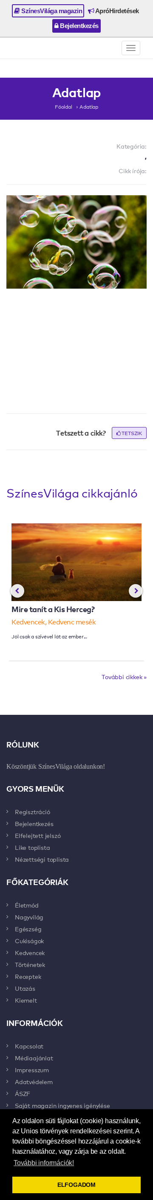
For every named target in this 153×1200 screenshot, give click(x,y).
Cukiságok (29, 940)
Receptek (28, 976)
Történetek (30, 964)
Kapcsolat (29, 1046)
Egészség (28, 929)
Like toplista (32, 847)
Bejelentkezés (79, 25)
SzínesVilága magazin (51, 10)
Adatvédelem (34, 1081)
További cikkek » (124, 676)
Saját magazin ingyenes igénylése (62, 1105)
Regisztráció (32, 811)
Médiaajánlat (34, 1058)
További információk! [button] (44, 1162)
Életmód (27, 905)
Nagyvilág (29, 917)
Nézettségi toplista (42, 859)
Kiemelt (26, 1000)
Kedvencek (30, 952)
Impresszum (32, 1070)
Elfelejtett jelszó (37, 835)
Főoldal (63, 106)
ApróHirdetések (116, 10)
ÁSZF (22, 1093)
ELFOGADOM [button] (76, 1184)
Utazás (25, 988)
